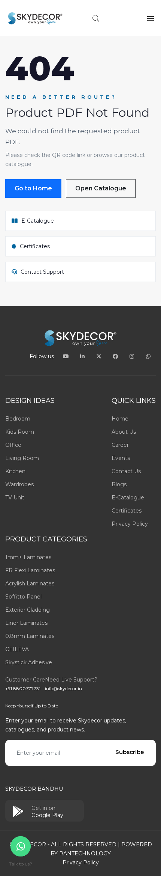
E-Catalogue (128, 497)
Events (121, 458)
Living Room (22, 458)
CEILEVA (17, 649)
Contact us (126, 471)
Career (120, 445)
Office (13, 445)
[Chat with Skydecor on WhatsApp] (148, 356)
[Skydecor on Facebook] (116, 356)
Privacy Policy (130, 523)
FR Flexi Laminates (30, 570)
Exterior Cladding (27, 609)
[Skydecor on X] (99, 356)
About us (124, 431)
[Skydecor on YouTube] (66, 356)
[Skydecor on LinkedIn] (83, 356)
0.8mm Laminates (29, 636)
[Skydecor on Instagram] (132, 356)
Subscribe (129, 751)
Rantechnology (85, 853)
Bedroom (17, 418)
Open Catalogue (100, 188)
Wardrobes (19, 484)
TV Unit (14, 497)
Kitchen (15, 471)
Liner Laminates (26, 623)
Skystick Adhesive (28, 662)
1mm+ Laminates (28, 557)
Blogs (119, 484)
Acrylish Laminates (29, 583)
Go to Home (33, 188)
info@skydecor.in (63, 688)
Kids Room (19, 431)
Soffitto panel (23, 596)
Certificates (127, 510)
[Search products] (96, 19)
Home (120, 418)
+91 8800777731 (22, 688)
